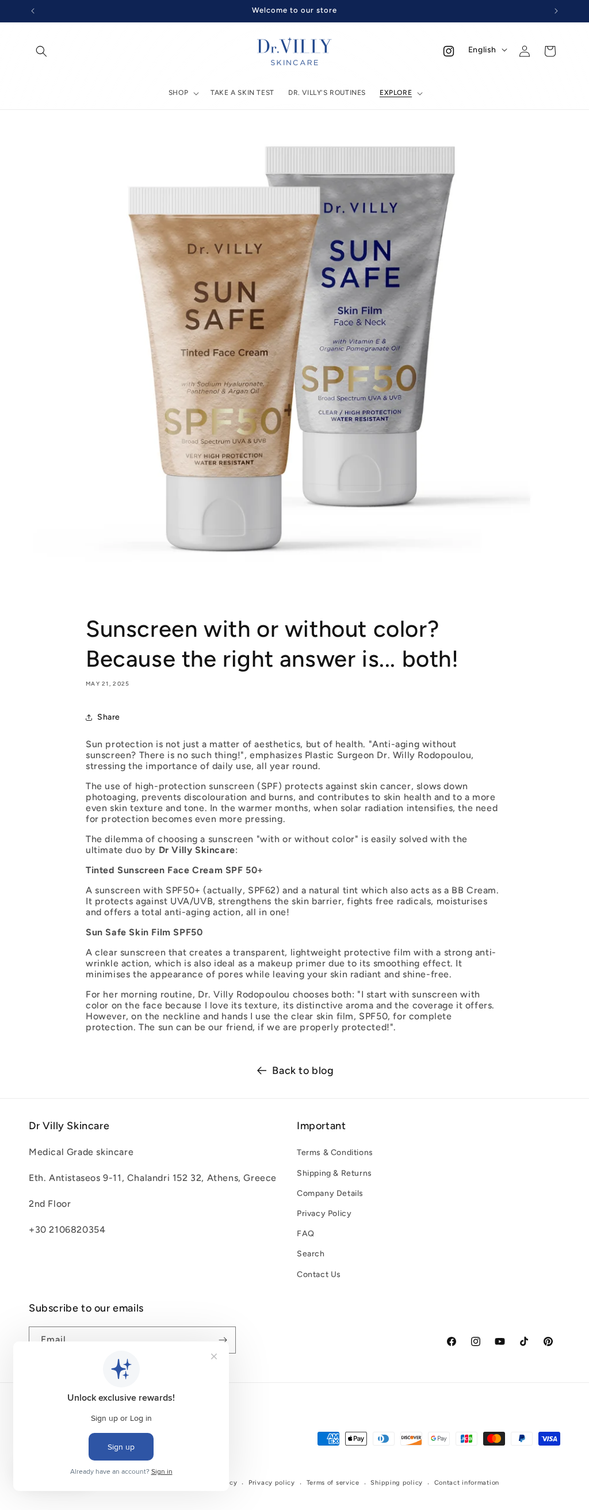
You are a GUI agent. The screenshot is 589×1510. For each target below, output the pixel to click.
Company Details (330, 1193)
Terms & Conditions (335, 1152)
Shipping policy (396, 1482)
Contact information (466, 1482)
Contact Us (319, 1274)
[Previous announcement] (32, 11)
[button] (41, 51)
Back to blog (303, 1070)
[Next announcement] (556, 11)
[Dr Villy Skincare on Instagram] (448, 51)
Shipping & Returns (334, 1173)
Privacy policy (271, 1482)
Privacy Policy (324, 1213)
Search (311, 1254)
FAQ (306, 1233)
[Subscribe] (222, 1340)
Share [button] (108, 717)
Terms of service (333, 1482)
